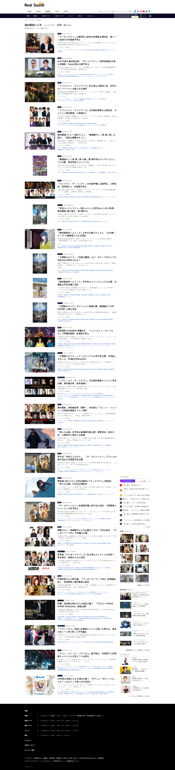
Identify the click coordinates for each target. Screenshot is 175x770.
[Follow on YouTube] (144, 11)
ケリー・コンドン (95, 76)
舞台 (79, 16)
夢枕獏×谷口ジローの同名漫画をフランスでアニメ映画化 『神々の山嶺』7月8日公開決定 (86, 482)
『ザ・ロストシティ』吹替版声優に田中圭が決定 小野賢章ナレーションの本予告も (87, 507)
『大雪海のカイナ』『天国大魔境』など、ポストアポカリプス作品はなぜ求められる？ (87, 258)
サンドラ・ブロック (74, 470)
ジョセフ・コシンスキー (100, 74)
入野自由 (60, 197)
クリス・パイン (74, 592)
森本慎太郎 (62, 76)
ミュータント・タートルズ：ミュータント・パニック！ (86, 345)
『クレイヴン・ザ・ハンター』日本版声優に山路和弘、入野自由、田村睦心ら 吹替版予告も (87, 185)
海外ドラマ (58, 16)
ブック (144, 17)
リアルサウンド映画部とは (33, 758)
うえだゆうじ (87, 693)
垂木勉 (88, 569)
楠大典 (83, 569)
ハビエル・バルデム (74, 74)
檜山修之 (110, 270)
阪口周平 (94, 420)
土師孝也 (108, 567)
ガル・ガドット (84, 592)
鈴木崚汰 (83, 123)
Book (66, 11)
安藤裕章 (61, 272)
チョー (89, 148)
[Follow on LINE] (149, 11)
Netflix (67, 567)
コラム (58, 716)
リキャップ (59, 721)
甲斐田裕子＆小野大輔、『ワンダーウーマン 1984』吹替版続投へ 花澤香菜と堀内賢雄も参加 (87, 580)
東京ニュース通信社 (64, 618)
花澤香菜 (71, 594)
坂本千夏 (92, 642)
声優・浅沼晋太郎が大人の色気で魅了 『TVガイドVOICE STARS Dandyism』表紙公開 (85, 605)
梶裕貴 (75, 172)
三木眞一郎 (73, 692)
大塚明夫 (83, 74)
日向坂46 (101, 344)
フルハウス (80, 642)
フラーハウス (72, 642)
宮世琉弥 (113, 344)
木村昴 (83, 420)
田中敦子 (95, 395)
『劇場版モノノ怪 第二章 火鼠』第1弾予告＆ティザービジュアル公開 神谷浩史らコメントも (86, 160)
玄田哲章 (82, 666)
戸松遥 (71, 148)
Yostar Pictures (92, 221)
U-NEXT (60, 393)
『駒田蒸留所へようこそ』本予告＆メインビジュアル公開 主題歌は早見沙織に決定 (87, 283)
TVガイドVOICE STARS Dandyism (68, 620)
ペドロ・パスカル (63, 594)
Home (29, 11)
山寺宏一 (72, 567)
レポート (65, 716)
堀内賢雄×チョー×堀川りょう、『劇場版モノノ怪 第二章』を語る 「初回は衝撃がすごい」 (87, 136)
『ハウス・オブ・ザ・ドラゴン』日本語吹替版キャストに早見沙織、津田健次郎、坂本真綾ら (87, 382)
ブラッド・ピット (63, 74)
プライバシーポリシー (32, 761)
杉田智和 (77, 270)
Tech (57, 11)
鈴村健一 (91, 246)
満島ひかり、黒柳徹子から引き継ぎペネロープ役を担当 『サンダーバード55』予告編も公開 (87, 531)
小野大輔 (92, 592)
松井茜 (72, 670)
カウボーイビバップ (99, 567)
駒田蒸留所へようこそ (80, 247)
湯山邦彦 (91, 692)
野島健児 (86, 616)
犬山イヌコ (74, 693)
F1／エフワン (104, 76)
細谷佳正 (71, 246)
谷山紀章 (69, 616)
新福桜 (60, 51)
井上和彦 (71, 221)
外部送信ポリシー (59, 761)
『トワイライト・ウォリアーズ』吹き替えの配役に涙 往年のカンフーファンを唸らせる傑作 (87, 87)
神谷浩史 (65, 148)
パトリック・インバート (72, 447)
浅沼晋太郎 (89, 618)
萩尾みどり (78, 670)
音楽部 (135, 15)
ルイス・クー (62, 99)
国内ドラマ (45, 16)
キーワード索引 (30, 750)
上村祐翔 (91, 197)
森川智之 (65, 221)
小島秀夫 (89, 445)
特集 (28, 16)
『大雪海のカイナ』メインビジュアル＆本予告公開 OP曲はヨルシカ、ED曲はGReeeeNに (86, 357)
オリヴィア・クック (64, 397)
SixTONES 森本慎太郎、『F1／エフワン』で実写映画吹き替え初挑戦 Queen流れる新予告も (87, 62)
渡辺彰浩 (97, 692)
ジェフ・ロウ (105, 345)
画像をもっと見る (143, 585)
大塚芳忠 (73, 397)
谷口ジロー (102, 445)
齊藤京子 (89, 344)
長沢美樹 (77, 569)
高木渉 (91, 50)
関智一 (71, 420)
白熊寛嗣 (61, 670)
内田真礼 (97, 246)
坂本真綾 (71, 270)
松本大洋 (60, 445)
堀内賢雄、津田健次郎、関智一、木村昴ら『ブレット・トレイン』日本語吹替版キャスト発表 (87, 409)
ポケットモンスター (82, 692)
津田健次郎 (73, 197)
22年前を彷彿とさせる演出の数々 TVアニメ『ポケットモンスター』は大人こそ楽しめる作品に (86, 680)
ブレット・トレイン (109, 420)
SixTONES (90, 74)
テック (144, 15)
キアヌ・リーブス (63, 666)
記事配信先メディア (72, 761)
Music (38, 11)
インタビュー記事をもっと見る (139, 696)
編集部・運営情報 (49, 758)
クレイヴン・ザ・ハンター (108, 197)
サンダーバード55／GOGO (66, 545)
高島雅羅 (90, 567)
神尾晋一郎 (104, 616)
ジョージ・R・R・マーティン (85, 397)
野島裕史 (81, 620)
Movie (48, 11)
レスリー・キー (75, 618)
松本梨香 (67, 693)
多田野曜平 (98, 668)
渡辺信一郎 (61, 567)
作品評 (53, 716)
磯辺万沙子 (94, 569)
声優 (59, 616)
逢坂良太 (83, 445)
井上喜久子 (110, 246)
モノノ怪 (100, 148)
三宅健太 (110, 666)
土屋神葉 (67, 345)
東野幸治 (77, 445)
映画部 (135, 17)
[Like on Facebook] (135, 11)
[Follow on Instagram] (141, 11)
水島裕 (103, 99)
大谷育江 (86, 642)
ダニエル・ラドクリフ (105, 470)
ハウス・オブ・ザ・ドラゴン (108, 397)
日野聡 (109, 543)
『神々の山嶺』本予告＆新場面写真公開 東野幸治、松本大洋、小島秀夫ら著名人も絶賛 (86, 433)
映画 (35, 16)
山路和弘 (96, 50)
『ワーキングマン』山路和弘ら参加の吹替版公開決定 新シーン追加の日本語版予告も (87, 38)
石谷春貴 (77, 123)
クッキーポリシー (46, 761)
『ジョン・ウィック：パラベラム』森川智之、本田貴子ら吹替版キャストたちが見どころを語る (87, 655)
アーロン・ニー (91, 471)
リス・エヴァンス (92, 393)
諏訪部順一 (77, 395)
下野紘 (98, 616)
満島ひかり (61, 543)
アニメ (70, 16)
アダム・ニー (100, 471)
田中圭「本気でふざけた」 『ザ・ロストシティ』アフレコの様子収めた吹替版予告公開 (87, 458)
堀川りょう (77, 148)
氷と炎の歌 (102, 395)
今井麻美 (95, 445)
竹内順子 (95, 344)
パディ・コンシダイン (70, 393)
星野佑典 (94, 123)
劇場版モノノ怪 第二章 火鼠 (66, 149)
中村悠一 (65, 246)
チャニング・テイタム (87, 470)
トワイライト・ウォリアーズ (92, 125)
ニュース (60, 600)
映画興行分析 (81, 716)
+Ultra (60, 371)
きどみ (66, 247)
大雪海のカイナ (69, 272)
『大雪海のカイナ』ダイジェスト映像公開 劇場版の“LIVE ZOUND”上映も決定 (86, 307)
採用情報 (101, 758)
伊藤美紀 (110, 642)
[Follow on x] (138, 11)
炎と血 (60, 399)
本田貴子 (67, 471)
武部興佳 (76, 272)
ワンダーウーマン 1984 (89, 594)
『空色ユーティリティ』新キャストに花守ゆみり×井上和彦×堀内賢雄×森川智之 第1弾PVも (86, 209)
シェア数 (143, 481)
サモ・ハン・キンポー (73, 99)
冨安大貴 (94, 693)
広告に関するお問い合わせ (87, 758)
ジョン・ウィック (74, 666)
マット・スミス (81, 393)
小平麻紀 (100, 693)
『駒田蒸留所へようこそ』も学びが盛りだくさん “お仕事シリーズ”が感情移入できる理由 (86, 234)
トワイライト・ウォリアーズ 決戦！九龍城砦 (71, 100)
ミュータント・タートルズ (66, 347)
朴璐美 (79, 344)
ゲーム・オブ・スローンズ (66, 395)
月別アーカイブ (30, 745)
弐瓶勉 (83, 270)
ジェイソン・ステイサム (77, 50)
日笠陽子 (83, 148)
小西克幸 (98, 270)
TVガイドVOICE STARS (104, 618)
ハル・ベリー (102, 666)
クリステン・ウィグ (63, 592)
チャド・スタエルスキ (92, 666)
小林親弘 (88, 99)
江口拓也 (73, 543)
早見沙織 (77, 246)
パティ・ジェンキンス (102, 592)
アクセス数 (127, 481)
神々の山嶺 (62, 447)
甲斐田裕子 (78, 594)
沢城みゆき (73, 344)
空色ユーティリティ (102, 221)
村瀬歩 (87, 270)
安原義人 (67, 670)
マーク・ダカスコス (88, 668)
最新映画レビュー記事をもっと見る (137, 650)
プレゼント (90, 16)
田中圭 (96, 470)
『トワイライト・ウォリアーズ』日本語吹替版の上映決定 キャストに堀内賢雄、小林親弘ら (87, 111)
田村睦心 (66, 197)
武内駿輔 (68, 76)
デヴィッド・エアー (63, 50)
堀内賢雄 (102, 50)
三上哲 (86, 50)
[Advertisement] (101, 4)
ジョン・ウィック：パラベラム (73, 668)
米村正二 (106, 693)
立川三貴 (61, 422)
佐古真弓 (111, 74)
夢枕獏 (66, 445)
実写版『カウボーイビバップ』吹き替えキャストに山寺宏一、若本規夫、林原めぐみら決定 (87, 556)
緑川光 (72, 569)
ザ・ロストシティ (81, 471)
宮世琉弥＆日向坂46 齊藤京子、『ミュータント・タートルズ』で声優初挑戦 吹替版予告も (85, 332)
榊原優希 (61, 345)
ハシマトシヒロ (96, 99)
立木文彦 (91, 543)
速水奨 (95, 618)
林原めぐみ (79, 567)
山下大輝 (60, 692)
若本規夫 (67, 569)
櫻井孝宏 (67, 543)
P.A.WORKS (84, 246)
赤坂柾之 (103, 125)
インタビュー (44, 716)
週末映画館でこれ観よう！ (95, 716)
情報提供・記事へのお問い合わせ (67, 758)
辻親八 (71, 247)
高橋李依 (92, 270)
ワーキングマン (110, 50)
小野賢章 (103, 246)
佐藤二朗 (66, 344)
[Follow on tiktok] (146, 11)
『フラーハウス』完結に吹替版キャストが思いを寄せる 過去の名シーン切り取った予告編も (87, 630)
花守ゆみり (78, 221)
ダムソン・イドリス (83, 76)
